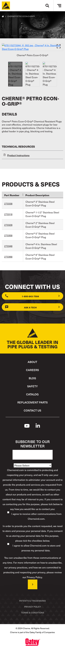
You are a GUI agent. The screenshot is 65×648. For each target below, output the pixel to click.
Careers (32, 370)
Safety (32, 386)
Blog (32, 378)
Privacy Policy (32, 606)
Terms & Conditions (32, 612)
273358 (8, 235)
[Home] (6, 6)
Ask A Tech (30, 307)
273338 (8, 203)
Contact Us (32, 410)
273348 (8, 246)
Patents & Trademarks (32, 600)
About (32, 362)
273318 (8, 214)
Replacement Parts (32, 402)
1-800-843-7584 (30, 296)
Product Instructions (18, 155)
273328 (8, 225)
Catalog (32, 394)
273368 (8, 256)
